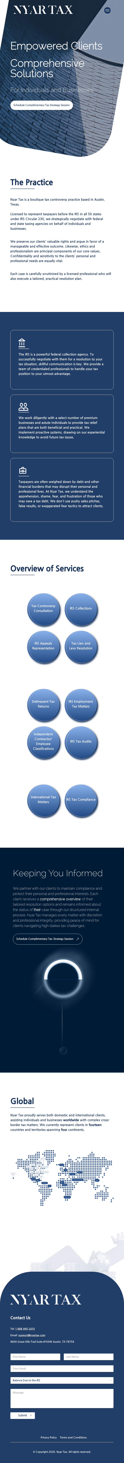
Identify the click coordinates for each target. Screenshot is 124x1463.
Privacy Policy (49, 1437)
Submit (22, 1415)
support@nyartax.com (31, 1335)
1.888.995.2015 (25, 1329)
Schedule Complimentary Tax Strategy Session (42, 105)
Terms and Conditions (73, 1437)
